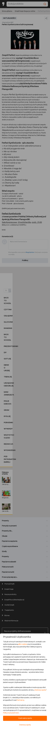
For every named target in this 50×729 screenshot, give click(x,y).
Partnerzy (20, 700)
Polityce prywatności (11, 713)
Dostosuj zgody (40, 690)
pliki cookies (22, 644)
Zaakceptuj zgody (25, 718)
